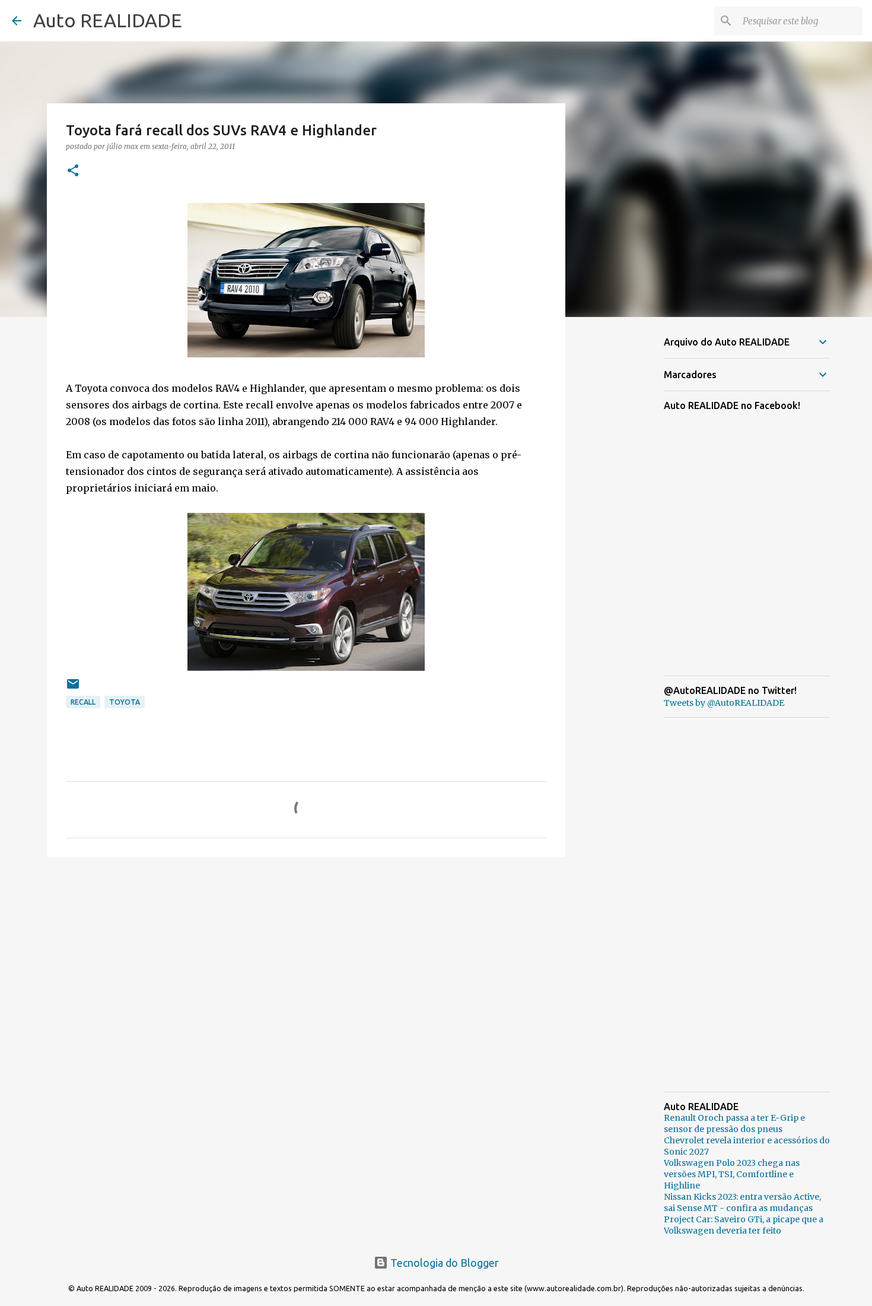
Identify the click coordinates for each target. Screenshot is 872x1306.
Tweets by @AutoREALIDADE (724, 703)
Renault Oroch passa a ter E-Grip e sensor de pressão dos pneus (734, 1123)
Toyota (124, 702)
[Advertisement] (306, 958)
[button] (73, 171)
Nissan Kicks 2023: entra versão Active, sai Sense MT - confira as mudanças (742, 1202)
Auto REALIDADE (107, 20)
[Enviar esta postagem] (73, 688)
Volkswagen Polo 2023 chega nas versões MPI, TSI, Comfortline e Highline (732, 1174)
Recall (83, 702)
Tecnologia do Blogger (443, 1263)
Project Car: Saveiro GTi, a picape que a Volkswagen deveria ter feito (743, 1225)
